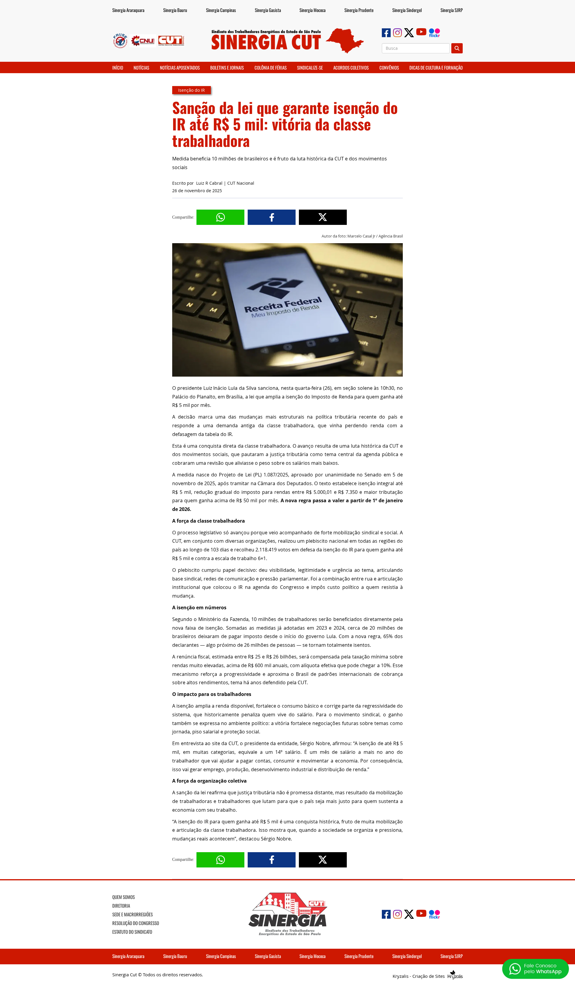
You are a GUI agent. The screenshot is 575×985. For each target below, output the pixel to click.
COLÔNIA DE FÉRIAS (271, 67)
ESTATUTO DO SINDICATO (132, 931)
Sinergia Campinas (221, 10)
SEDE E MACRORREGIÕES (132, 914)
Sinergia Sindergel (407, 10)
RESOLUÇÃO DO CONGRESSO (135, 923)
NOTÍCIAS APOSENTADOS (180, 67)
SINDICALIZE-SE (310, 67)
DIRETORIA (121, 905)
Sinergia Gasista (268, 10)
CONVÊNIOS (389, 67)
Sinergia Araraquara (128, 10)
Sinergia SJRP (452, 10)
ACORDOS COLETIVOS (351, 67)
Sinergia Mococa (312, 10)
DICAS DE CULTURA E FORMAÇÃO (436, 67)
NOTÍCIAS (141, 67)
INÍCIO (117, 67)
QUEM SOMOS (123, 897)
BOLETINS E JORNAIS (227, 67)
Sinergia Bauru (175, 10)
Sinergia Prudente (358, 10)
